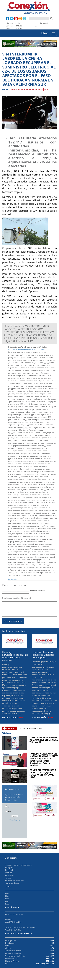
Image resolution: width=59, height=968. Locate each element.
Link (7, 893)
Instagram (9, 867)
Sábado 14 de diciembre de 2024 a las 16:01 (27, 349)
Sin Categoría (9, 717)
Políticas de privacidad (14, 880)
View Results (15, 820)
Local (5, 89)
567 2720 (49, 963)
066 (52, 940)
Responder (12, 579)
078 (52, 950)
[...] (20, 713)
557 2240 (50, 961)
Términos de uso (12, 883)
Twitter (8, 878)
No (9, 811)
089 (52, 953)
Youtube (8, 872)
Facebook (9, 870)
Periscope (9, 875)
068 (52, 943)
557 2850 (50, 958)
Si (9, 806)
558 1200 (50, 956)
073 (52, 948)
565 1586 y (40, 963)
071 (52, 945)
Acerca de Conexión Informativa (18, 865)
